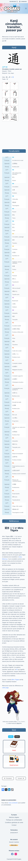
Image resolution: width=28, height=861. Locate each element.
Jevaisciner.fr (14, 832)
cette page (5, 687)
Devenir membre (14, 842)
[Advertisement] (14, 135)
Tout (10, 736)
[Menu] (26, 8)
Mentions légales (14, 817)
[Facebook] (12, 854)
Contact (14, 825)
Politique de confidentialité (14, 820)
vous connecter (13, 803)
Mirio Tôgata (15, 679)
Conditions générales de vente (14, 822)
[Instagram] (16, 854)
